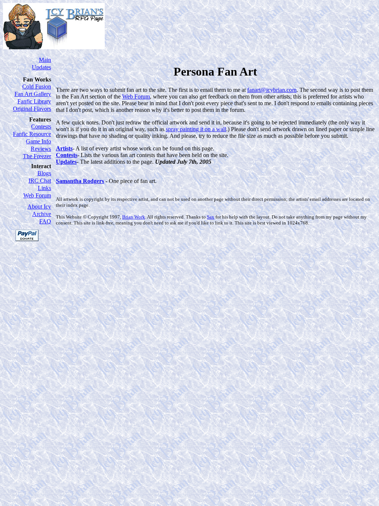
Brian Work (133, 217)
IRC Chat (39, 180)
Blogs (44, 173)
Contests (41, 126)
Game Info (38, 141)
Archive (41, 214)
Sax (210, 217)
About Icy (39, 206)
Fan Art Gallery (32, 94)
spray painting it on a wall (196, 129)
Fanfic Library (34, 101)
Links (44, 188)
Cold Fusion (36, 86)
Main (45, 60)
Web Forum (37, 195)
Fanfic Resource (32, 134)
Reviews (41, 149)
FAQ (45, 221)
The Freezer (37, 156)
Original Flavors (32, 109)
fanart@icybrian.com (271, 90)
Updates (41, 67)
